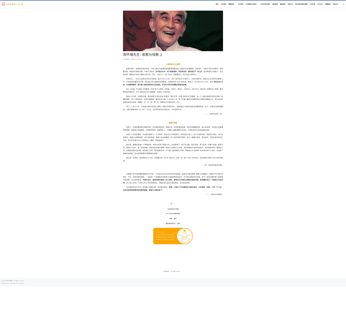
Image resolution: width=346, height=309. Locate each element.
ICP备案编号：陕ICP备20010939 (171, 271)
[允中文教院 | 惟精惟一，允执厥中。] (12, 4)
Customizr (21, 283)
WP (8, 283)
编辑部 (127, 59)
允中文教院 (9, 280)
